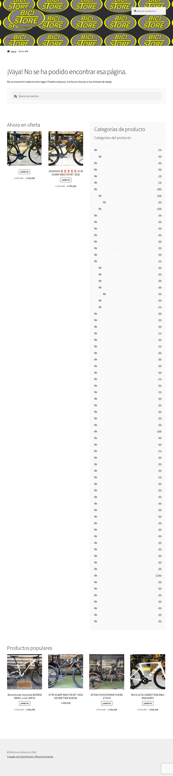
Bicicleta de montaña (115, 195)
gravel (102, 392)
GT (100, 398)
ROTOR (103, 549)
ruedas (102, 556)
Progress (104, 523)
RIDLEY (103, 536)
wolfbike (104, 608)
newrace (103, 484)
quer (101, 529)
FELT (101, 359)
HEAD (102, 411)
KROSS (111, 202)
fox (100, 366)
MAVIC (102, 470)
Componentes (107, 261)
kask (101, 418)
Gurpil (102, 405)
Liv (100, 451)
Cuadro (107, 274)
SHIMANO (104, 562)
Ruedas (107, 307)
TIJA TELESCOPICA (114, 156)
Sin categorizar (107, 575)
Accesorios (105, 150)
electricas (104, 346)
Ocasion (103, 490)
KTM (101, 431)
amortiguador (107, 163)
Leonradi (104, 444)
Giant (102, 385)
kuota (102, 438)
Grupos (107, 287)
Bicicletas (104, 189)
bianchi (103, 182)
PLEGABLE (105, 510)
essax (102, 353)
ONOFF (103, 503)
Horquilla (108, 300)
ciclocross (104, 248)
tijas (101, 595)
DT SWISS (104, 326)
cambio (111, 294)
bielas (106, 267)
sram (102, 588)
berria (102, 176)
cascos (102, 235)
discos (106, 280)
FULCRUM (104, 379)
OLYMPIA (104, 497)
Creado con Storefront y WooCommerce (30, 756)
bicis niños (105, 215)
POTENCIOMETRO (109, 516)
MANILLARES (106, 464)
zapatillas (104, 621)
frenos (102, 372)
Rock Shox (104, 542)
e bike (102, 333)
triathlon (104, 601)
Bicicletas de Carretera (116, 209)
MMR (101, 477)
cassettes (104, 241)
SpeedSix (104, 582)
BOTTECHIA (106, 228)
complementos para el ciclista (116, 254)
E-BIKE (103, 339)
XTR (101, 614)
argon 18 (104, 169)
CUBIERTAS (105, 313)
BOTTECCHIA (106, 222)
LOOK (102, 457)
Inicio (10, 38)
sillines (103, 569)
